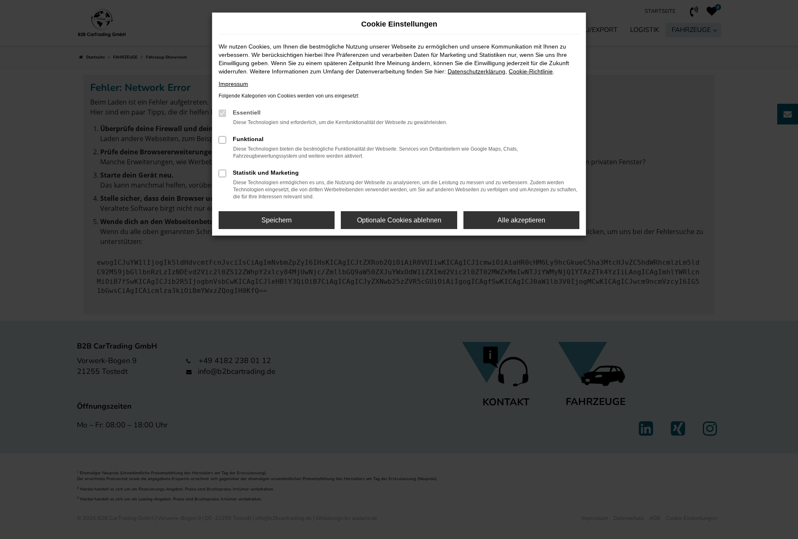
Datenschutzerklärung (476, 71)
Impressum (233, 83)
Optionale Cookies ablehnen (399, 220)
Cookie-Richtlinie (531, 71)
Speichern (276, 220)
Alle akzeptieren (521, 220)
